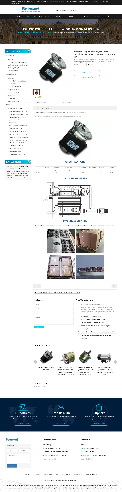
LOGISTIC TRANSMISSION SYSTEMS (20, 137)
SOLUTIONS (48, 475)
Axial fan (10, 59)
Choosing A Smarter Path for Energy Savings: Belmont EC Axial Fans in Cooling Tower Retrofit (18, 176)
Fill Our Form (61, 424)
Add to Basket (86, 77)
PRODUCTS (36, 475)
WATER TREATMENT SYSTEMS (19, 131)
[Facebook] (104, 1)
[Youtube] (113, 1)
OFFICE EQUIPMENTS (16, 146)
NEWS (68, 475)
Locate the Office (23, 424)
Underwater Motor (13, 101)
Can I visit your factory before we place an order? (98, 332)
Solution (9, 105)
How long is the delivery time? (91, 316)
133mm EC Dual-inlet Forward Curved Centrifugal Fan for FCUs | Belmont (18, 171)
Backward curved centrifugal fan (18, 65)
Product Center (99, 424)
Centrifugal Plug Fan (14, 68)
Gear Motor (11, 98)
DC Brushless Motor (15, 87)
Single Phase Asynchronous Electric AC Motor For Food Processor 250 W (57, 292)
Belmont (20, 1)
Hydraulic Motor (14, 89)
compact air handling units (17, 117)
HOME (27, 475)
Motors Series (11, 74)
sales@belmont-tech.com (66, 10)
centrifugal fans (47, 1)
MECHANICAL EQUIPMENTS (18, 140)
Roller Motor (13, 84)
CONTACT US (78, 475)
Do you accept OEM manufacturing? (93, 319)
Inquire (85, 72)
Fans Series (10, 56)
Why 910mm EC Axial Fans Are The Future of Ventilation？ (18, 169)
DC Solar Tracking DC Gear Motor (19, 81)
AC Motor (11, 95)
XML (75, 480)
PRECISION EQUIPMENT (17, 148)
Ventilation (12, 123)
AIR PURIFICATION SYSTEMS (18, 134)
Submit (39, 327)
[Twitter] (110, 1)
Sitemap (70, 480)
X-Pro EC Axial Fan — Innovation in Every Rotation (18, 178)
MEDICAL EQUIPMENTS (16, 143)
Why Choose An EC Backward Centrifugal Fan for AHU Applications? (18, 166)
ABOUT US (59, 475)
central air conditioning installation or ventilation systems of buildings (20, 114)
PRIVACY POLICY (91, 475)
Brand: (64, 102)
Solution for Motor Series (16, 128)
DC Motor (11, 78)
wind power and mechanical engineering (20, 126)
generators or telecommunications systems (20, 120)
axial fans (40, 1)
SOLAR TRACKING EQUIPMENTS (19, 154)
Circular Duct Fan (13, 71)
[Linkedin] (107, 1)
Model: (37, 102)
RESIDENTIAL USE (15, 151)
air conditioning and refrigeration (19, 111)
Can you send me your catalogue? (92, 322)
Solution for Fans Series (15, 108)
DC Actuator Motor (15, 92)
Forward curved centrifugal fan (17, 62)
